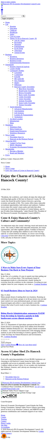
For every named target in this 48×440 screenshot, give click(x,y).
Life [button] (6, 24)
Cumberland (18, 75)
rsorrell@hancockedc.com (10, 389)
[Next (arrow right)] (4, 341)
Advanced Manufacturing (23, 109)
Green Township (25, 99)
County (3, 417)
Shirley (16, 83)
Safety (12, 34)
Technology (18, 117)
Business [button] (8, 55)
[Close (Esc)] (2, 339)
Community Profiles (17, 71)
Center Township (25, 97)
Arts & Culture (19, 40)
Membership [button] (9, 149)
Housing (13, 26)
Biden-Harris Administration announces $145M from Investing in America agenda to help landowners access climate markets (23, 315)
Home (7, 22)
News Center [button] (10, 135)
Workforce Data (15, 127)
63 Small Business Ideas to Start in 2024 (19, 290)
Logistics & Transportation (23, 115)
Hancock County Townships (24, 87)
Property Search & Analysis (19, 67)
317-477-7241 (40, 387)
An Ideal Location (16, 119)
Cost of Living (15, 36)
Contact (3, 421)
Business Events (15, 61)
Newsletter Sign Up (17, 137)
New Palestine (19, 81)
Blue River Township (26, 89)
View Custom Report (8, 345)
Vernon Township (25, 105)
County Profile (15, 69)
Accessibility (5, 427)
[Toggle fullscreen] (6, 339)
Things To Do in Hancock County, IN (23, 38)
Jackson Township (25, 101)
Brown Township (25, 93)
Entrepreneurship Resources (20, 63)
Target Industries (16, 107)
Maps (12, 123)
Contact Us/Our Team (17, 143)
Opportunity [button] (9, 65)
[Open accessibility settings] (4, 436)
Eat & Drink (18, 48)
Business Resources (17, 59)
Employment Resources (18, 131)
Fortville (17, 77)
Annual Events (19, 53)
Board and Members (17, 153)
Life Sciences (19, 113)
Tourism (4, 419)
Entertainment (19, 46)
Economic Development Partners (21, 147)
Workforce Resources (17, 133)
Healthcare (13, 32)
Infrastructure (14, 121)
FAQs (7, 155)
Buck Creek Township (27, 95)
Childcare (13, 30)
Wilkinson (17, 85)
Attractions (18, 50)
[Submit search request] (23, 16)
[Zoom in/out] (8, 339)
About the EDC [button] (11, 141)
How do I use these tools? (27, 345)
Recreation (18, 42)
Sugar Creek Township (27, 103)
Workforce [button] (9, 125)
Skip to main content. (8, 2)
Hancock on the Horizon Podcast (21, 139)
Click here (4, 236)
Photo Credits (5, 423)
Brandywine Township (27, 91)
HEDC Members (16, 145)
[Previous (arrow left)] (2, 341)
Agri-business (19, 111)
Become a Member (16, 151)
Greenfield (18, 73)
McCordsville (19, 79)
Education (13, 28)
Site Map (4, 425)
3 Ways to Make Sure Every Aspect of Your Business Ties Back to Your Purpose (20, 268)
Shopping (17, 44)
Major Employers (16, 129)
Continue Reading (40, 284)
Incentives (13, 57)
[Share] (4, 339)
